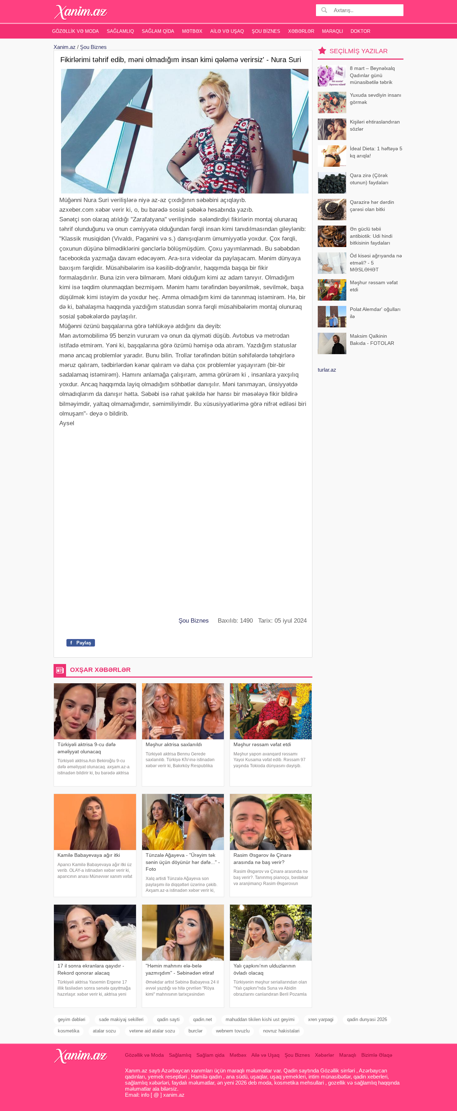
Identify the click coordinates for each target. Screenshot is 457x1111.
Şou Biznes (266, 31)
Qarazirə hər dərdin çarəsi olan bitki (372, 205)
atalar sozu (104, 1031)
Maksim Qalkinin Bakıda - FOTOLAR (372, 339)
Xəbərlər (301, 31)
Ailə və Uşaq (227, 31)
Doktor (360, 31)
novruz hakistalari (281, 1031)
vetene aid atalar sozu (152, 1031)
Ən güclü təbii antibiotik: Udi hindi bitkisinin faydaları (371, 236)
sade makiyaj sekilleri (121, 1019)
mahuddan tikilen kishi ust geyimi (260, 1019)
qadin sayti (168, 1019)
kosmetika (68, 1031)
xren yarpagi (320, 1019)
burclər (195, 1031)
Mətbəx (192, 31)
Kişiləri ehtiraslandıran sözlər (375, 125)
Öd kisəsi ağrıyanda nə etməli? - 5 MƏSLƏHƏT (376, 262)
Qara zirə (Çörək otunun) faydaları (369, 178)
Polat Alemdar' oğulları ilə (375, 312)
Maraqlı (332, 31)
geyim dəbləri (71, 1019)
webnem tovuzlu (233, 1031)
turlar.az (327, 370)
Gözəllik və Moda (75, 31)
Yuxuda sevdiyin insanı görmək (375, 98)
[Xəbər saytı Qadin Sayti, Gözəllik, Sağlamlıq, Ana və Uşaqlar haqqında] (81, 12)
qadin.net (202, 1019)
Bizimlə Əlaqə (376, 1055)
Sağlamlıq (120, 31)
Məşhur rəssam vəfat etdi (374, 286)
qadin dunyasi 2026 (367, 1019)
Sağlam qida (158, 31)
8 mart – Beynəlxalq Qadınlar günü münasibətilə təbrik (372, 75)
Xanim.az (65, 47)
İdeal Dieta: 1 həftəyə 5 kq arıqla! (376, 152)
